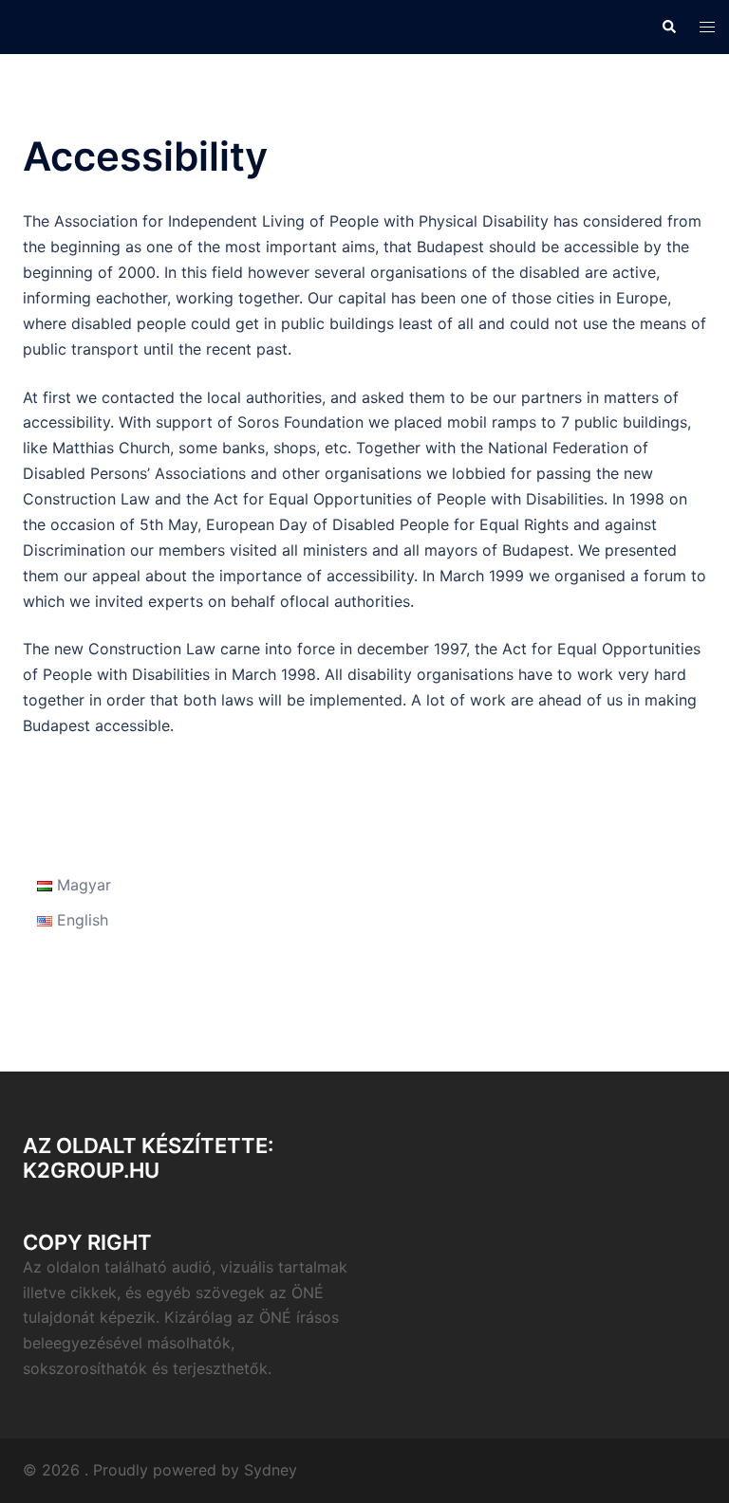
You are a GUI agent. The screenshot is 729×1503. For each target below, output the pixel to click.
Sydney (270, 1469)
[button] (668, 26)
